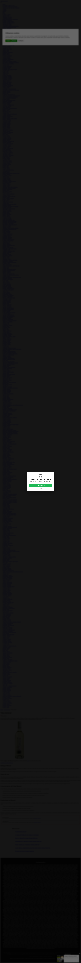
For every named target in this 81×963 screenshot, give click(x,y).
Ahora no (40, 488)
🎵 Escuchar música (40, 485)
